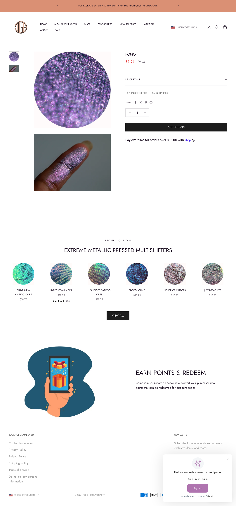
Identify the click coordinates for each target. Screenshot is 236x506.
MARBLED (149, 24)
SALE (57, 30)
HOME (43, 24)
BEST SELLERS (105, 24)
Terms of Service (19, 470)
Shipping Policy (18, 463)
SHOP (87, 24)
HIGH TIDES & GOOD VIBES (99, 292)
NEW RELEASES (127, 24)
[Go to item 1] (14, 57)
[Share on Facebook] (135, 102)
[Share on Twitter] (140, 102)
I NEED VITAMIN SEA (61, 290)
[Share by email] (151, 102)
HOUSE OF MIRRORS (175, 290)
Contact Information (21, 443)
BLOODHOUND (137, 290)
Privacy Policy (17, 450)
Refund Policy (17, 456)
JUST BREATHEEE (212, 290)
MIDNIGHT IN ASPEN (65, 24)
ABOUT (44, 30)
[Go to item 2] (14, 69)
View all (118, 316)
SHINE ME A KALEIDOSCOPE (23, 292)
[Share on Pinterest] (145, 102)
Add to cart (176, 127)
